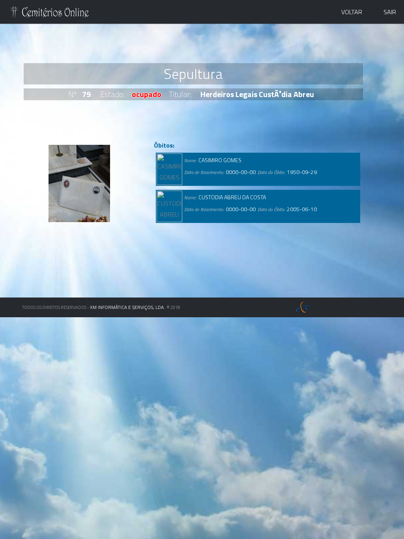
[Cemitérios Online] (50, 13)
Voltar (351, 12)
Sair (389, 12)
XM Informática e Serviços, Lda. (127, 307)
